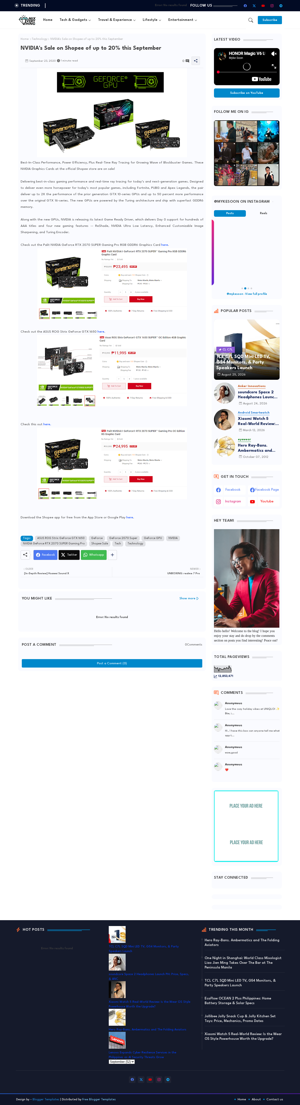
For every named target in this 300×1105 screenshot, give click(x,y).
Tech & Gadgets (73, 20)
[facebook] (245, 5)
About (256, 1099)
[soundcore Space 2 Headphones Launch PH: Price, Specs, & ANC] (224, 393)
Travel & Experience (115, 20)
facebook (232, 490)
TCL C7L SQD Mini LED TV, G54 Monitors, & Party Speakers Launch (240, 983)
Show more (187, 598)
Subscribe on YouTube (246, 93)
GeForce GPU (153, 538)
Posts (230, 213)
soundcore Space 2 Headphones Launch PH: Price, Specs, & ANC (257, 395)
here (164, 245)
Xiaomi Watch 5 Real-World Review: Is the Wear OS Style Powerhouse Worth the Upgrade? (259, 421)
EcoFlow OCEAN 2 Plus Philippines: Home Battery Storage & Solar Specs (238, 1001)
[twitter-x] (254, 5)
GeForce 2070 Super (123, 538)
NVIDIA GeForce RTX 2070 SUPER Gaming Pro (54, 543)
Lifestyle (150, 20)
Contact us (274, 1099)
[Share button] (112, 555)
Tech (118, 543)
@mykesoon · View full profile (247, 294)
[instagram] (272, 5)
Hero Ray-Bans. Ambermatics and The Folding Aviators (258, 448)
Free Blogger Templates (99, 1099)
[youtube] (263, 5)
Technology (39, 39)
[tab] (48, 20)
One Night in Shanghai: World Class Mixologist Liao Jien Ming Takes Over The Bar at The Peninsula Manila (243, 963)
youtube (267, 501)
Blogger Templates (46, 1099)
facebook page (267, 490)
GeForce (97, 538)
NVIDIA (173, 538)
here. (47, 424)
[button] (250, 20)
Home (47, 20)
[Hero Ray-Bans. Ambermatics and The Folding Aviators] (224, 446)
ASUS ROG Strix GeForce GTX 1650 (61, 538)
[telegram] (281, 5)
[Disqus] (112, 732)
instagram (233, 501)
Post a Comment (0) (112, 663)
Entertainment (180, 20)
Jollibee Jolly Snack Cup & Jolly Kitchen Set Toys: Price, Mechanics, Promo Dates (240, 1019)
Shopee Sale (99, 543)
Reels (263, 213)
